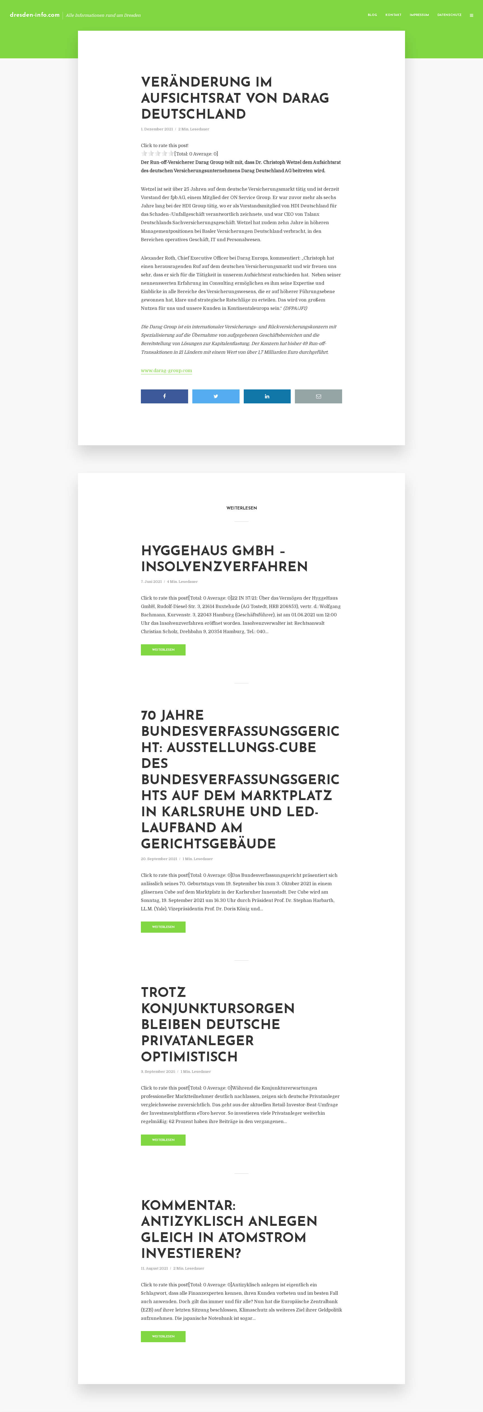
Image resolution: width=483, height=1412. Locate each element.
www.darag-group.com (166, 370)
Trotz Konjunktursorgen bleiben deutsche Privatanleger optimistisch (218, 1025)
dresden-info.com (35, 15)
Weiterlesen (163, 650)
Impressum (419, 15)
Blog (372, 15)
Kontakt (393, 15)
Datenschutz (449, 15)
